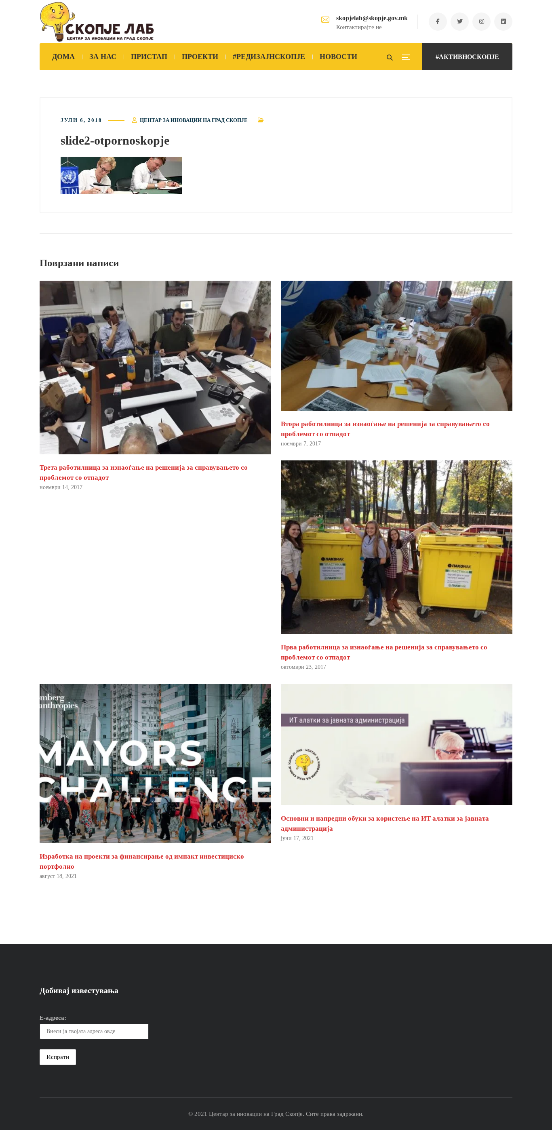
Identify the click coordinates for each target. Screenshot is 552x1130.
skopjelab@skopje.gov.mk (372, 18)
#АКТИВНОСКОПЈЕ (467, 56)
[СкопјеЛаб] (97, 21)
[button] (121, 175)
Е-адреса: (53, 1017)
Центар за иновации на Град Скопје (194, 120)
